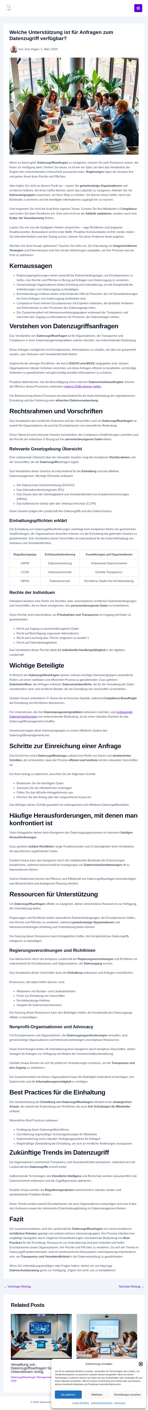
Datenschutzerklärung (102, 1403)
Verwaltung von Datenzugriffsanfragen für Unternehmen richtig (31, 1368)
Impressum (119, 1403)
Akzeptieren (68, 1394)
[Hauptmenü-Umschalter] (138, 8)
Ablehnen (96, 1394)
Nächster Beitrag (131, 1286)
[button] (141, 1364)
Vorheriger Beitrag (17, 1286)
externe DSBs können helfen (82, 386)
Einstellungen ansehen (127, 1394)
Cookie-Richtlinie (80, 1403)
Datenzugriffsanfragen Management (31, 1377)
